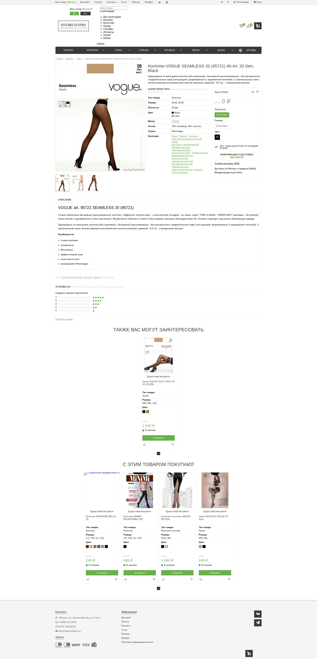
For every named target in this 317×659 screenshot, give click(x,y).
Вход (259, 2)
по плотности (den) (181, 153)
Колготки (193, 136)
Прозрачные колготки (182, 155)
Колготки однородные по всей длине (187, 140)
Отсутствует (222, 115)
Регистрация (242, 2)
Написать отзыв (63, 319)
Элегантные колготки (182, 161)
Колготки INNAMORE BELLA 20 (101, 517)
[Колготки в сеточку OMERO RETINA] (177, 490)
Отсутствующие (180, 172)
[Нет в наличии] (217, 137)
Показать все (108, 277)
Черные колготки (180, 167)
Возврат (149, 2)
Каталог (183, 136)
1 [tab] (158, 453)
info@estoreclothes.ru (69, 631)
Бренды (198, 169)
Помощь (136, 2)
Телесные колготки (181, 150)
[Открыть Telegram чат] (159, 2)
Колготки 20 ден (180, 158)
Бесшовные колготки (182, 164)
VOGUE (175, 121)
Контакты (111, 2)
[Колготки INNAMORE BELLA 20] (102, 490)
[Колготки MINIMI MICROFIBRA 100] (140, 490)
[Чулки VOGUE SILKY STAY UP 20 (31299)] (158, 355)
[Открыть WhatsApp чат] (167, 2)
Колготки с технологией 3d (185, 144)
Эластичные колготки (182, 169)
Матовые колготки (181, 147)
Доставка (84, 2)
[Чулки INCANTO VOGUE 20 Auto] (215, 490)
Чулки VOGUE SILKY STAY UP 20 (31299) (158, 383)
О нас (124, 2)
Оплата (98, 2)
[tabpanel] (158, 393)
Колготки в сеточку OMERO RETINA (176, 517)
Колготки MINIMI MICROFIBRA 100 (132, 517)
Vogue (175, 136)
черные (96, 277)
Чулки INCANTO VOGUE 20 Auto (213, 517)
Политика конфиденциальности (137, 642)
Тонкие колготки (200, 153)
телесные (87, 277)
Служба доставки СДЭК (227, 163)
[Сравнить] (252, 92)
